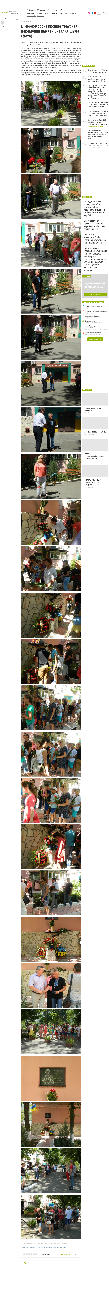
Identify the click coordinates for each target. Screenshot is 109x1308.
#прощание (56, 1247)
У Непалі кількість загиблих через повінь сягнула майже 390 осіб (97, 79)
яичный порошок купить (95, 432)
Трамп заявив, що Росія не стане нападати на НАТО (98, 71)
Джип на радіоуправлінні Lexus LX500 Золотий (94, 456)
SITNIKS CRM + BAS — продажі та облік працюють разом (93, 482)
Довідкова (54, 13)
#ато (38, 1247)
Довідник (53, 10)
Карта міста (73, 13)
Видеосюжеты (30, 13)
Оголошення (40, 16)
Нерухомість (47, 13)
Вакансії (66, 13)
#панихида (49, 1247)
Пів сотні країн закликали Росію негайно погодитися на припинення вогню (98, 105)
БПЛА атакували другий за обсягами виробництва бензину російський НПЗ (98, 113)
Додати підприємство (95, 339)
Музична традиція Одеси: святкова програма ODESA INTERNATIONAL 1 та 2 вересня (98, 146)
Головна (32, 10)
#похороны (63, 1247)
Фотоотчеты (39, 13)
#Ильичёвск (24, 1247)
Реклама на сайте (31, 16)
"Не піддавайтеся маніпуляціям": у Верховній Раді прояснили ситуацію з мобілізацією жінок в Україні (98, 134)
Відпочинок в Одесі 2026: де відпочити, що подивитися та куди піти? (97, 122)
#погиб (43, 1247)
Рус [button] (99, 13)
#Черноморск (32, 1247)
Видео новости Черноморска (94, 285)
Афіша (60, 13)
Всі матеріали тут (95, 294)
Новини (42, 10)
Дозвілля (65, 10)
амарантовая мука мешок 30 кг (92, 409)
